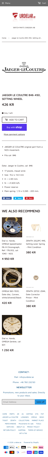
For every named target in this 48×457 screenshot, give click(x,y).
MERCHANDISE (10, 424)
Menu (7, 3)
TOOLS (38, 424)
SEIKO (41, 417)
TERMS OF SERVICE (35, 430)
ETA (36, 414)
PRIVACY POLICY (33, 427)
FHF (42, 414)
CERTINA (29, 414)
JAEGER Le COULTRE (10, 417)
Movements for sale (26, 424)
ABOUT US (21, 427)
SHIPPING (21, 430)
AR (18, 414)
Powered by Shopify (31, 442)
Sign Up (40, 402)
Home (4, 38)
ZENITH (13, 420)
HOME (4, 414)
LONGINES (25, 417)
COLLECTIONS (24, 420)
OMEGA (34, 417)
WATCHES (10, 427)
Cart (43, 3)
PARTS (12, 414)
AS (23, 414)
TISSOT (5, 420)
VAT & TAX (23, 433)
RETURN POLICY (9, 430)
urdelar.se (17, 442)
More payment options (14, 134)
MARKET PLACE (38, 420)
